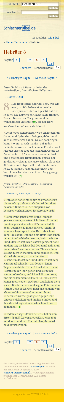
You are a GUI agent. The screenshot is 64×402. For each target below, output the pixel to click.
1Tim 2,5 (36, 193)
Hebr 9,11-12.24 (15, 97)
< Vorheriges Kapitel (19, 78)
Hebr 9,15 (12, 193)
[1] (34, 122)
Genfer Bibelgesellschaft (17, 372)
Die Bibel (53, 37)
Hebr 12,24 (24, 193)
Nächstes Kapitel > (46, 78)
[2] (20, 176)
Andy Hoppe (37, 366)
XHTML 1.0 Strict (40, 394)
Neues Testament (16, 42)
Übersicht (25, 68)
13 (50, 63)
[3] (19, 307)
